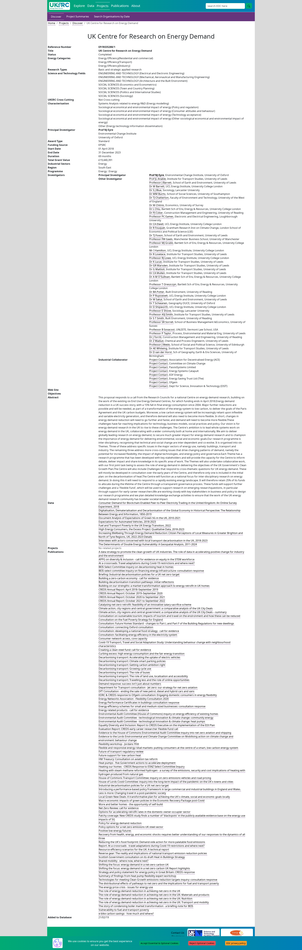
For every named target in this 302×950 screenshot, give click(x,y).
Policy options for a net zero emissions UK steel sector (131, 827)
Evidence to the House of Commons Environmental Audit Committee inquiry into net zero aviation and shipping (165, 732)
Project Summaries (77, 16)
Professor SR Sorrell (161, 322)
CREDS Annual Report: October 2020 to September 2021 (132, 597)
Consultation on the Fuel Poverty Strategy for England (131, 619)
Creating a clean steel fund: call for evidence (125, 650)
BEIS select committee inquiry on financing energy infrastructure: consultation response (151, 570)
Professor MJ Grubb (161, 243)
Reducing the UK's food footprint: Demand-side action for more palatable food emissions (152, 842)
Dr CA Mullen (157, 273)
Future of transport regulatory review (121, 751)
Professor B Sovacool (162, 329)
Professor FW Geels (161, 239)
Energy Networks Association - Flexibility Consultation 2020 (134, 699)
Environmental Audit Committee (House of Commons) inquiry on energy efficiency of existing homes (158, 714)
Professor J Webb (159, 344)
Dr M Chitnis (156, 205)
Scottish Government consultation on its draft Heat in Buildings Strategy (142, 857)
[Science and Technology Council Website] (203, 933)
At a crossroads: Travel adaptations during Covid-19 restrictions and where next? (147, 563)
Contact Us (177, 932)
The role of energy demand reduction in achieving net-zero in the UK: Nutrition (145, 898)
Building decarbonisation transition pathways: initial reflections (136, 582)
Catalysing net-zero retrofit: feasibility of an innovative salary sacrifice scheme (145, 604)
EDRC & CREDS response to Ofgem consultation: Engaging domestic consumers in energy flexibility (158, 695)
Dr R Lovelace (157, 254)
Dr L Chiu (154, 209)
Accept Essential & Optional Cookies (159, 943)
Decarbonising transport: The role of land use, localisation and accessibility (143, 676)
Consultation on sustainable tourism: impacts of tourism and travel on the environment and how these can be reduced (169, 616)
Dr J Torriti (155, 337)
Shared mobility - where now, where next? (123, 861)
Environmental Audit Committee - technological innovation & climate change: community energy (156, 717)
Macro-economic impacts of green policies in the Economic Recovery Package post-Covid (151, 800)
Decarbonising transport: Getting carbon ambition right (132, 665)
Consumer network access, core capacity (123, 638)
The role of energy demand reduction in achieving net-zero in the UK (139, 891)
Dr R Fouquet (157, 228)
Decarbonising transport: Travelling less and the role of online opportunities (144, 680)
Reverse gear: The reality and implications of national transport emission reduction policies (153, 853)
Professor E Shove (160, 310)
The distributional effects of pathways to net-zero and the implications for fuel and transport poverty (159, 883)
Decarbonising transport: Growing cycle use (125, 668)
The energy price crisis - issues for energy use (126, 887)
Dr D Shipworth (158, 307)
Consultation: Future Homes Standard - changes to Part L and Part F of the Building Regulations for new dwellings (166, 623)
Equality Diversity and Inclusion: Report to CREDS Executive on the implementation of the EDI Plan (157, 725)
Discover (56, 16)
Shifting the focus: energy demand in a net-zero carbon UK (134, 864)
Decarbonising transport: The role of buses (124, 672)
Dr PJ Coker (156, 212)
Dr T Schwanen (158, 303)
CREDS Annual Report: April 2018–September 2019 (128, 589)
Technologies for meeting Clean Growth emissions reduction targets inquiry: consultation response (158, 879)
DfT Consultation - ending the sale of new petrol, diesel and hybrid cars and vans (146, 691)
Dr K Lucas (155, 261)
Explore (79, 6)
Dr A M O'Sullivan (159, 277)
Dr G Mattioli (157, 269)
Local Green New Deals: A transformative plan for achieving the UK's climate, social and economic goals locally (164, 796)
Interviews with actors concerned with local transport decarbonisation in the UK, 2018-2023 (153, 540)
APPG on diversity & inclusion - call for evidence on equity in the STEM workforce (146, 559)
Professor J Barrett (160, 182)
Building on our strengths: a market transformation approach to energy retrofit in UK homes (154, 585)
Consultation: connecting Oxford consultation (126, 627)
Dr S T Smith (156, 318)
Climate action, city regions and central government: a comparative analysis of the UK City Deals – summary (162, 612)
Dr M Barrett (156, 186)
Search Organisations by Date (112, 16)
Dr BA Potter (156, 292)
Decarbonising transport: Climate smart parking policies (132, 661)
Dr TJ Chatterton (159, 197)
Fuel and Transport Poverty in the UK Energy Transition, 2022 (135, 525)
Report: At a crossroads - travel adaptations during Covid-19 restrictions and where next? (151, 845)
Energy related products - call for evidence (124, 710)
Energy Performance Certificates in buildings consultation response (139, 702)
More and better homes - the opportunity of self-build (131, 804)
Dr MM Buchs (157, 194)
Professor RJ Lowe (160, 258)
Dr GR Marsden (158, 265)
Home (51, 23)
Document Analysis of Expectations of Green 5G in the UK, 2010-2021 (139, 518)
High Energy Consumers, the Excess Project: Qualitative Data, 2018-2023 (141, 529)
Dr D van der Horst (160, 352)
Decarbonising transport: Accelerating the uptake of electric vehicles (139, 657)
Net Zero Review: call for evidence (119, 808)
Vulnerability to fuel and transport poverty (124, 910)
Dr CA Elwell (156, 224)
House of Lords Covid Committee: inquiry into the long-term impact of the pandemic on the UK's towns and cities (166, 781)
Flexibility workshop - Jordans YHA (119, 744)
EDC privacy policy (236, 943)
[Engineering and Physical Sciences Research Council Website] (236, 933)
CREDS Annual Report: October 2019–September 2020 (130, 593)
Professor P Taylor (160, 333)
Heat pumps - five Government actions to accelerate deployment (137, 763)
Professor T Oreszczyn (162, 284)
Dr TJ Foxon (156, 235)
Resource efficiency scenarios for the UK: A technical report (134, 849)
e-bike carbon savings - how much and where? (126, 913)
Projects (103, 6)
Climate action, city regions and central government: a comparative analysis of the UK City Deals (156, 608)
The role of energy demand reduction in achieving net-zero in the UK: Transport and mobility (154, 902)
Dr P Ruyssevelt (158, 295)
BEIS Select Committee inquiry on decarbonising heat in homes (136, 567)
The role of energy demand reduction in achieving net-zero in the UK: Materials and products (154, 894)
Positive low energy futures (115, 830)
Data (90, 6)
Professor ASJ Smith (161, 314)
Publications (120, 6)
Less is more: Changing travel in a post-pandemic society (132, 793)
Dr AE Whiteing (158, 348)
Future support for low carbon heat (120, 755)
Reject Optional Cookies (202, 943)
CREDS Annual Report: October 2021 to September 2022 (132, 601)
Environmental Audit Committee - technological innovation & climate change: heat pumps (152, 721)
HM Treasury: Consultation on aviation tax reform (128, 759)
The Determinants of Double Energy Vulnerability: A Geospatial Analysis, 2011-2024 (148, 544)
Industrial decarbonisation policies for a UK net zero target (134, 785)
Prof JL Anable (157, 179)
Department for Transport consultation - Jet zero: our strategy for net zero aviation (148, 687)
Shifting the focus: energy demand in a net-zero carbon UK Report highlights (144, 868)
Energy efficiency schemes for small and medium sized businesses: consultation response (152, 706)
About (135, 6)
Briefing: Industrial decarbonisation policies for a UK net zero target (139, 574)
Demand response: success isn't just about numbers (130, 683)
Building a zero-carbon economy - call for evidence (129, 578)
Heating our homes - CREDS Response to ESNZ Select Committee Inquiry (142, 766)
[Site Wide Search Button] (249, 6)
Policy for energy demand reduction (120, 823)
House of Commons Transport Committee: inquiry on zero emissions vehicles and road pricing (155, 778)
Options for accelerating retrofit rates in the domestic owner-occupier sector (144, 812)
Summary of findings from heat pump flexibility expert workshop (137, 876)
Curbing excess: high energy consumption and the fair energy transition (142, 653)
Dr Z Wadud (156, 341)
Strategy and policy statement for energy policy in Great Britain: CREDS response (147, 872)
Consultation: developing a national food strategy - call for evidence (139, 631)
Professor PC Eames (161, 216)
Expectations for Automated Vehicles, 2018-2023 (127, 521)
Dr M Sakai (155, 299)
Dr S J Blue (155, 190)
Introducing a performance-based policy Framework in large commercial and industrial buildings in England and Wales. (170, 789)
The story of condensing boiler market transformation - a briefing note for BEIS (146, 906)
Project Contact (158, 359)
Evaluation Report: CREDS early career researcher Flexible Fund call (138, 729)
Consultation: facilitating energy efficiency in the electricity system (138, 634)
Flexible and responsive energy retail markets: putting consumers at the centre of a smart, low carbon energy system (168, 748)
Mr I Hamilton (157, 250)
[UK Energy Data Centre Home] (59, 6)
